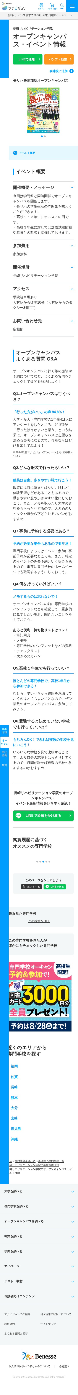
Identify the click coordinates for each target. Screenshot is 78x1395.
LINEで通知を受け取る (43, 815)
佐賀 (14, 1077)
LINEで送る (57, 886)
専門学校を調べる (25, 1161)
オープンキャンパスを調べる (24, 1221)
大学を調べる (13, 1191)
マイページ (12, 1266)
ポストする (33, 886)
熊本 (14, 1097)
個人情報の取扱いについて (56, 1314)
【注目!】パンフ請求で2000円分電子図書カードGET (37, 15)
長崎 (14, 1087)
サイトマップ (48, 1324)
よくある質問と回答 (16, 1333)
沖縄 (14, 1139)
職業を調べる (13, 1236)
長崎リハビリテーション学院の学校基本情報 (33, 1165)
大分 (14, 1108)
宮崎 (14, 1118)
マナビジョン (13, 8)
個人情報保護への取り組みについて (29, 1366)
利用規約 (9, 1324)
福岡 (14, 1066)
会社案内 (64, 1366)
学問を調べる (13, 1251)
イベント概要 (27, 152)
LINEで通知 (27, 59)
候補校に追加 (58, 71)
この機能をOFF (39, 921)
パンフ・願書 (58, 59)
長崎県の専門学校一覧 (51, 1161)
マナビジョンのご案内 (17, 1314)
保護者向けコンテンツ (19, 1296)
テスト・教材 (13, 1281)
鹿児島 (16, 1129)
